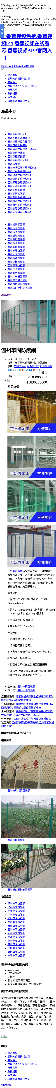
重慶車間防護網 (16, 911)
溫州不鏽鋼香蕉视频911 (20, 138)
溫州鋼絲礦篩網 (16, 193)
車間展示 (12, 97)
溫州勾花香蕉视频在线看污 (22, 149)
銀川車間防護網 (16, 918)
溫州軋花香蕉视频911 (19, 186)
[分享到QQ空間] (20, 370)
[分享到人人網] (30, 370)
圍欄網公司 (47, 704)
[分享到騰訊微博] (27, 370)
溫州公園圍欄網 (16, 254)
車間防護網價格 (22, 700)
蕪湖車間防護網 (16, 933)
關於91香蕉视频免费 (18, 78)
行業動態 (12, 90)
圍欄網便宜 (22, 704)
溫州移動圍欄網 (16, 258)
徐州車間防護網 (16, 922)
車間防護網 (20, 366)
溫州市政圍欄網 (16, 232)
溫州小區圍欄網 (16, 228)
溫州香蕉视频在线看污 (19, 141)
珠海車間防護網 (16, 907)
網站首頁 (12, 75)
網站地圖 (29, 66)
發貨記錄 (12, 93)
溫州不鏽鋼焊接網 (17, 145)
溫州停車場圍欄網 (17, 276)
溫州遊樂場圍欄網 (17, 280)
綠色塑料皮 (33, 366)
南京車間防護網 (16, 952)
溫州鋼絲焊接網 (16, 153)
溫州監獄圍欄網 (16, 247)
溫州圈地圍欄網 (16, 273)
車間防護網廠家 (37, 696)
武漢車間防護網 (16, 937)
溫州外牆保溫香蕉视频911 (21, 167)
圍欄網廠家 (35, 707)
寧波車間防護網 (16, 955)
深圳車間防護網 (16, 948)
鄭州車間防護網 (16, 903)
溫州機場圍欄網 (16, 239)
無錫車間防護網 (16, 926)
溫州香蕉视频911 (10, 128)
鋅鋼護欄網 (46, 366)
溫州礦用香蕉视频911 (19, 205)
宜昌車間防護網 (16, 914)
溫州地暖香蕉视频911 (19, 201)
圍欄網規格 (7, 707)
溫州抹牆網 (13, 164)
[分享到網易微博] (33, 370)
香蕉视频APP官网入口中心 (22, 86)
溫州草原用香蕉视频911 (20, 212)
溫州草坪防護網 (16, 250)
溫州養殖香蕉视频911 (19, 208)
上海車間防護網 (16, 940)
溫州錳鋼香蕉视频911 (19, 171)
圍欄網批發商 (21, 707)
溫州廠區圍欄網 (16, 243)
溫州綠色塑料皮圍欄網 (19, 287)
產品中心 (12, 82)
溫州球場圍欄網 (16, 235)
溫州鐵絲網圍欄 (16, 224)
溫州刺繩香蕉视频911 (19, 197)
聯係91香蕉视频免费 (12, 66)
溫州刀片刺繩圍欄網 (18, 284)
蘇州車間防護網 (16, 944)
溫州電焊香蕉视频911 (19, 182)
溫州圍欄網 (7, 218)
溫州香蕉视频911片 (18, 160)
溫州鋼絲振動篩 (16, 190)
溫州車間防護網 (16, 265)
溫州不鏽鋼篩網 (16, 156)
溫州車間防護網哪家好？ (25, 722)
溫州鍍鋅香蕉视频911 (19, 179)
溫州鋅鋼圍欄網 (16, 261)
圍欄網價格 (35, 704)
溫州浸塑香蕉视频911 (19, 175)
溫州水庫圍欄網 (16, 269)
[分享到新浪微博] (23, 370)
